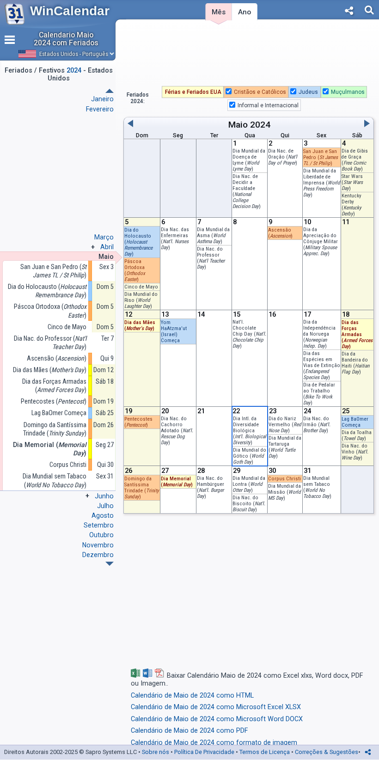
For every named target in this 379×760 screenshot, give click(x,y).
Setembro (99, 525)
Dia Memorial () (49, 449)
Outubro (101, 535)
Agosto (103, 515)
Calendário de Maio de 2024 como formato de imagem (214, 743)
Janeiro (102, 99)
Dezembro (98, 554)
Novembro (98, 545)
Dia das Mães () (139, 325)
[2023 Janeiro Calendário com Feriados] (109, 564)
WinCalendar (70, 11)
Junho (104, 496)
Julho (105, 505)
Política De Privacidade (204, 751)
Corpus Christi (284, 479)
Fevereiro (100, 109)
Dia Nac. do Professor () (211, 258)
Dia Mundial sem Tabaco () (317, 487)
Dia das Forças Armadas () (54, 385)
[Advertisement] (248, 55)
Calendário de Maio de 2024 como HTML (192, 695)
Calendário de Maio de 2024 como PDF (189, 731)
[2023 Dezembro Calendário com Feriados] (109, 91)
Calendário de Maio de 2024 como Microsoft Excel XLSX (216, 707)
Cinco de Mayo (141, 287)
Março (104, 237)
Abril (107, 247)
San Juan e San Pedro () (53, 271)
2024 (260, 124)
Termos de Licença (264, 751)
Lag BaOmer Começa (58, 413)
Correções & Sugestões (326, 751)
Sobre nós (155, 751)
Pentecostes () (53, 401)
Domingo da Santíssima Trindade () (54, 429)
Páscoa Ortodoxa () (50, 311)
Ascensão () (280, 233)
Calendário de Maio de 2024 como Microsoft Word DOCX (217, 719)
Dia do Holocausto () (47, 291)
